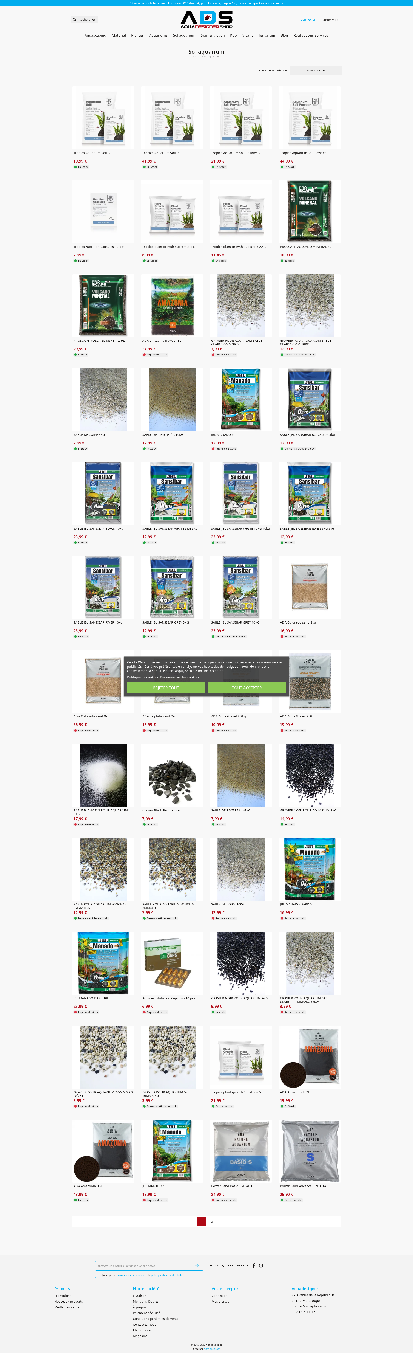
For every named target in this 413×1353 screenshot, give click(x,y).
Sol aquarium (184, 35)
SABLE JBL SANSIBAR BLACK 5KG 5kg (307, 435)
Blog (284, 35)
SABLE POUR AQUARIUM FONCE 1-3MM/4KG (168, 906)
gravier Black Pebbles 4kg (161, 810)
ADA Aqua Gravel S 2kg (228, 716)
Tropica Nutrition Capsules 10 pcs (99, 247)
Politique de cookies (142, 677)
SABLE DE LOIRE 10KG (227, 904)
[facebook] (253, 1265)
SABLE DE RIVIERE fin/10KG (162, 435)
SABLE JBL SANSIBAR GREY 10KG (235, 622)
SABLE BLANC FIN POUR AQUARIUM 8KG (101, 812)
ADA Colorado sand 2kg (298, 622)
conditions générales (131, 1275)
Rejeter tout (166, 687)
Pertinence (316, 70)
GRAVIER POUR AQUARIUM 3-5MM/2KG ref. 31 (103, 1094)
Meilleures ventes (67, 1307)
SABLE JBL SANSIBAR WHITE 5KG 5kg (169, 529)
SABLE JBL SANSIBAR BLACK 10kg (98, 529)
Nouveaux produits (68, 1301)
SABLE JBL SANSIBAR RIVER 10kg (98, 622)
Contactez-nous (144, 1324)
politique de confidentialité (167, 1275)
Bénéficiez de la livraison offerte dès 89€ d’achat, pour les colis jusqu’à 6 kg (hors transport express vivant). (206, 3)
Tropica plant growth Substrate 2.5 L (238, 247)
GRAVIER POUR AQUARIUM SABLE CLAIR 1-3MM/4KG (236, 342)
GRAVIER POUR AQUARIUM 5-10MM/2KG (164, 1094)
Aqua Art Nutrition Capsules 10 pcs (168, 998)
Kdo (233, 35)
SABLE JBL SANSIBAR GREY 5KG (165, 622)
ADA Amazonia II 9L (88, 1186)
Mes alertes (220, 1301)
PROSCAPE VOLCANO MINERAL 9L (99, 341)
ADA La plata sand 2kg (159, 716)
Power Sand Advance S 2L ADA (303, 1186)
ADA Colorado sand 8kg (91, 716)
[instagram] (261, 1265)
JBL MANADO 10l (155, 1186)
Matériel (119, 35)
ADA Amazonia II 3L (295, 1092)
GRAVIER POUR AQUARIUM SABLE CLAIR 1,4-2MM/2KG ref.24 (305, 1000)
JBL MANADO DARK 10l (91, 998)
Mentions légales (146, 1301)
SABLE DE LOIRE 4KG (89, 435)
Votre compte (225, 1288)
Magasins (140, 1336)
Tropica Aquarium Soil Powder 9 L (305, 153)
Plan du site (142, 1330)
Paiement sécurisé (146, 1313)
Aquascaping (95, 35)
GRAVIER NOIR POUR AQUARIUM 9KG (308, 810)
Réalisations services (311, 35)
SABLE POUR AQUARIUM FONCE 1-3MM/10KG (100, 906)
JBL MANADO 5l (222, 435)
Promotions (62, 1296)
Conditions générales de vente (156, 1319)
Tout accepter (247, 687)
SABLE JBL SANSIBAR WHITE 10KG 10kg (240, 529)
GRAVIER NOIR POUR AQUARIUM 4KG (239, 998)
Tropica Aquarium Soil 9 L (161, 153)
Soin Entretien (213, 35)
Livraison (139, 1296)
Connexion (219, 1296)
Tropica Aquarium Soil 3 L (93, 153)
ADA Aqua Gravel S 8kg (297, 716)
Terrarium (266, 35)
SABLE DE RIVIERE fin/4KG (230, 810)
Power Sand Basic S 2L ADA (231, 1186)
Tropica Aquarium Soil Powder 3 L (236, 153)
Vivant (247, 35)
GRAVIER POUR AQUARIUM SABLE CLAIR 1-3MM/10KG (305, 342)
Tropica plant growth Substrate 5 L (237, 1092)
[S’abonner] (197, 1266)
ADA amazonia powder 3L (161, 341)
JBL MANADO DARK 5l (296, 904)
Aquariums (158, 35)
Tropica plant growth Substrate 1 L (168, 247)
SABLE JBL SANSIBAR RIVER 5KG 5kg (307, 529)
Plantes (137, 35)
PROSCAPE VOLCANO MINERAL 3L (305, 247)
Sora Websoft (212, 1348)
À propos (139, 1307)
